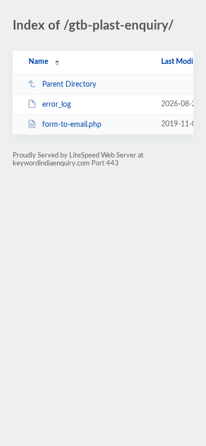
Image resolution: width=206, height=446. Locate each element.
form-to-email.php (71, 124)
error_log (56, 104)
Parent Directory (69, 84)
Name (38, 62)
